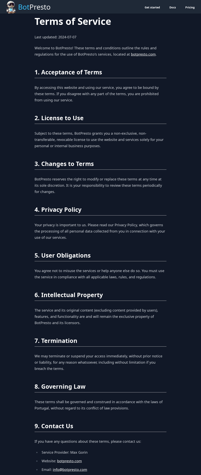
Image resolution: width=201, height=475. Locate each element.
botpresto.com (143, 54)
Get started (152, 7)
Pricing (190, 7)
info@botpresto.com (70, 469)
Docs (172, 7)
